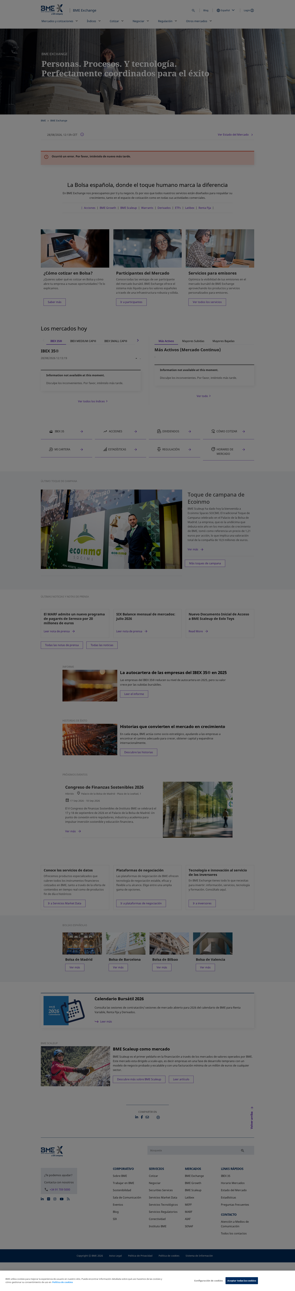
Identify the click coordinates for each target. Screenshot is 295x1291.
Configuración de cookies (208, 1280)
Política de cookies (62, 1282)
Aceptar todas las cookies (241, 1280)
